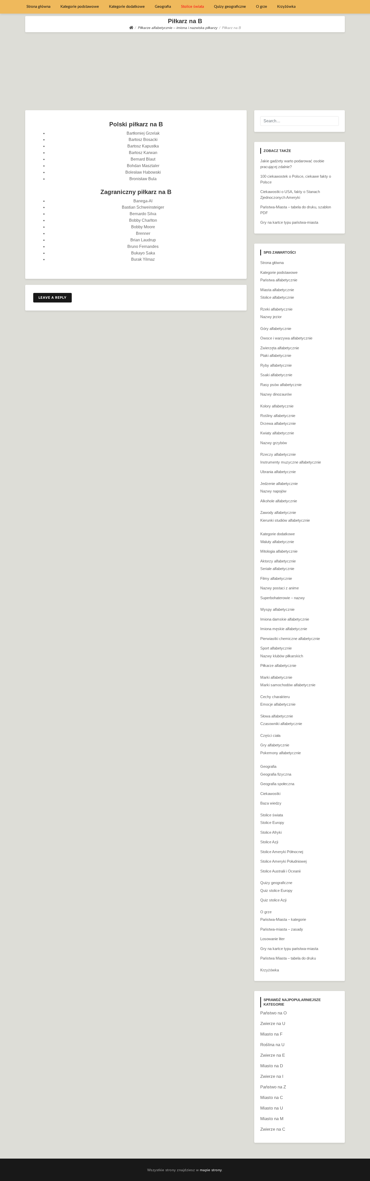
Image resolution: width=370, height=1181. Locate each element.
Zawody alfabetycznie (278, 512)
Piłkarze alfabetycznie (278, 665)
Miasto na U (271, 1108)
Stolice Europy (272, 822)
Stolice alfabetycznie (277, 297)
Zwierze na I (271, 1076)
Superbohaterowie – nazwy (282, 598)
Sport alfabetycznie (276, 648)
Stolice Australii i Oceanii (280, 871)
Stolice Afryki (271, 832)
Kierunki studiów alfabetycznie (285, 520)
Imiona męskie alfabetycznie (283, 629)
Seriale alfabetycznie (277, 568)
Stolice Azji (269, 842)
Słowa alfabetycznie (276, 716)
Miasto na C (271, 1097)
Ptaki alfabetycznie (275, 355)
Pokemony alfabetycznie (280, 753)
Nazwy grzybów (273, 443)
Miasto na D (271, 1065)
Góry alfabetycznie (275, 328)
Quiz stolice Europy (276, 890)
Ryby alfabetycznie (276, 365)
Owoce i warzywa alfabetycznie (286, 338)
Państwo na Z (273, 1087)
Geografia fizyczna (275, 774)
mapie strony (211, 1170)
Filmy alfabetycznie (276, 578)
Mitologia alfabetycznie (279, 551)
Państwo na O (273, 1013)
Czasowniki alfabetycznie (281, 723)
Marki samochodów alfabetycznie (287, 685)
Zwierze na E (272, 1055)
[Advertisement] (185, 70)
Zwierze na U (272, 1023)
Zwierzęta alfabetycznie (279, 348)
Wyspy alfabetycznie (277, 609)
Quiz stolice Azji (273, 900)
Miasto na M (271, 1118)
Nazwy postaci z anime (279, 588)
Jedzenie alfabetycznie (279, 483)
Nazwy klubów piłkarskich (281, 656)
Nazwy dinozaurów (276, 394)
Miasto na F (271, 1034)
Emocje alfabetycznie (277, 704)
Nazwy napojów (273, 491)
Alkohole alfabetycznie (278, 501)
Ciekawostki (270, 793)
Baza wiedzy (270, 803)
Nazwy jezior (271, 317)
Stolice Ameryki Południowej (283, 861)
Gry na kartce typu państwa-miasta (289, 222)
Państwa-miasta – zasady (281, 929)
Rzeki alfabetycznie (276, 309)
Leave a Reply (52, 297)
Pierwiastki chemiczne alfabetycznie (290, 638)
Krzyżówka (286, 7)
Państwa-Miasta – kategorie (283, 919)
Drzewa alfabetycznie (278, 423)
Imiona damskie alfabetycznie (284, 619)
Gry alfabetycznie (274, 745)
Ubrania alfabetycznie (278, 472)
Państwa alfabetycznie (278, 280)
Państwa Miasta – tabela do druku (288, 958)
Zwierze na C (272, 1129)
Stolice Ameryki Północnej (281, 852)
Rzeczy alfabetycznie (278, 454)
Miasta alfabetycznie (277, 290)
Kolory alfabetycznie (276, 406)
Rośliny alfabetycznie (277, 415)
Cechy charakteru (275, 697)
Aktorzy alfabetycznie (278, 561)
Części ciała (270, 735)
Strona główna (38, 7)
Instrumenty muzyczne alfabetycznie (290, 462)
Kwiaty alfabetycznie (277, 433)
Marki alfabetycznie (276, 677)
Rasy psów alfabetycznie (281, 385)
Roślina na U (272, 1044)
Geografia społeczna (277, 784)
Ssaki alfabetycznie (276, 375)
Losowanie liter (272, 939)
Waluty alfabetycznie (277, 542)
